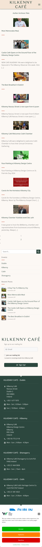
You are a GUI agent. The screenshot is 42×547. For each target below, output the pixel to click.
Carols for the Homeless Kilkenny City (16, 191)
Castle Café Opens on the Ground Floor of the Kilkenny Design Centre (24, 302)
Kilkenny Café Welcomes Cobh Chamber (17, 134)
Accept (21, 529)
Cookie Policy (16, 544)
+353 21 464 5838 (13, 465)
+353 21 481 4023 (13, 492)
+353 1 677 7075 (13, 400)
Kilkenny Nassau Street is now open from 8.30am (20, 107)
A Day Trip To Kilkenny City (18, 288)
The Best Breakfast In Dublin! (13, 85)
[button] (39, 514)
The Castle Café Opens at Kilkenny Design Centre (23, 309)
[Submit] (38, 252)
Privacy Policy (25, 544)
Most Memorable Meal (10, 31)
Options (21, 535)
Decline (21, 540)
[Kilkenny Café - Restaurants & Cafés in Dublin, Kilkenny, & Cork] (21, 4)
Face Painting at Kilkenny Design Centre (17, 163)
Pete (27, 13)
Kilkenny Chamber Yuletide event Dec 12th (18, 218)
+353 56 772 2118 (13, 439)
